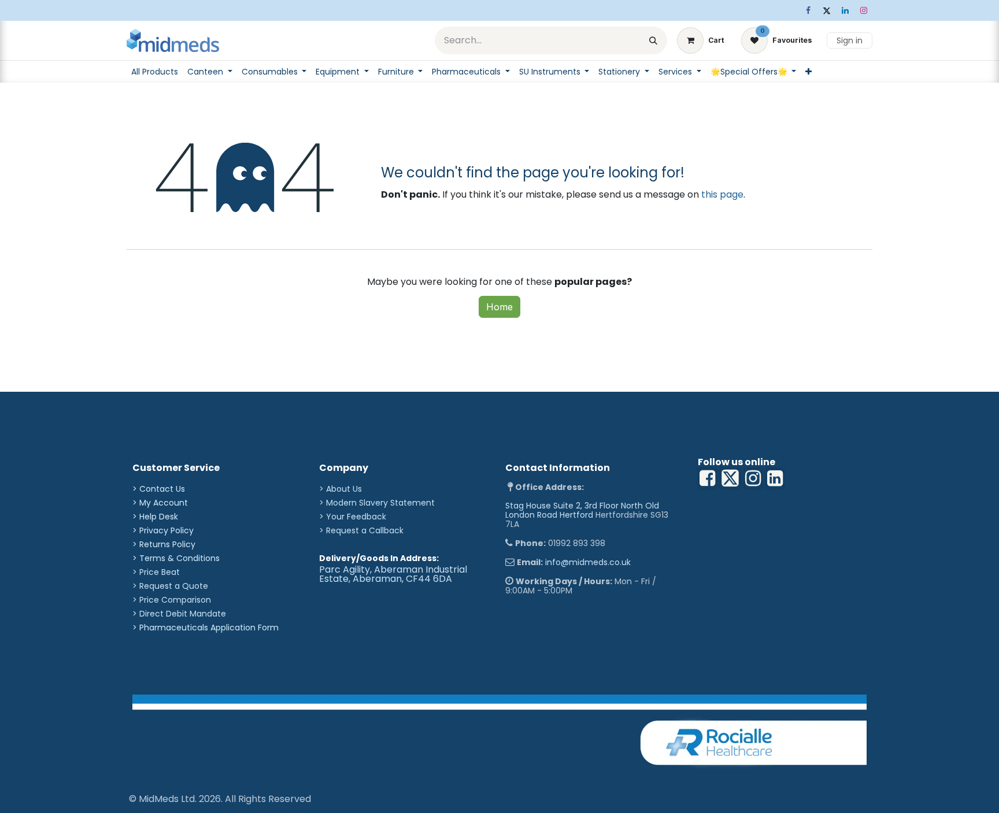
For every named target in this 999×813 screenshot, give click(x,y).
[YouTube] (775, 478)
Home (499, 307)
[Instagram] (864, 10)
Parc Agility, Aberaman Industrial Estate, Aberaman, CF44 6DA (393, 574)
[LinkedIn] (845, 10)
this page (722, 194)
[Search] (653, 40)
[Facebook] (808, 10)
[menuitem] (155, 71)
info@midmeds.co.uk (588, 562)
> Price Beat (156, 572)
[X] (827, 10)
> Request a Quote (170, 586)
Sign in (850, 40)
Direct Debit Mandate (182, 613)
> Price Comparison (171, 600)
